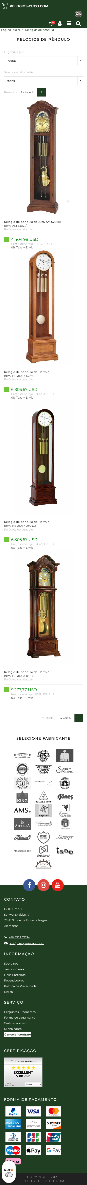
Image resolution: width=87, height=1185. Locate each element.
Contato (14, 899)
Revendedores (14, 980)
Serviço (13, 1002)
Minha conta (13, 1029)
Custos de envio (15, 1023)
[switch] (9, 1175)
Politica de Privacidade (20, 986)
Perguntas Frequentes (20, 1012)
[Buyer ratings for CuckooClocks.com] (23, 1073)
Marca (8, 992)
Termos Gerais (14, 969)
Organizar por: (14, 52)
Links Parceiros (14, 975)
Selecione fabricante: (18, 72)
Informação (19, 954)
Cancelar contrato (17, 1034)
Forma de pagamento (19, 1017)
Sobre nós (11, 963)
